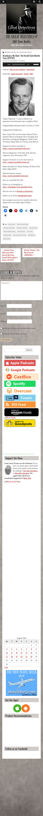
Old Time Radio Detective (19, 235)
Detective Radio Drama (9, 231)
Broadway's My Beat (10, 52)
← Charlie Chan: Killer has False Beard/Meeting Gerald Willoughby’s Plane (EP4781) (10, 255)
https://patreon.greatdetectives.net (16, 149)
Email (26, 74)
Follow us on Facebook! (16, 749)
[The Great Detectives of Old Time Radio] (21, 19)
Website (4, 321)
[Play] (5, 64)
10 (7, 653)
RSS (31, 74)
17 (7, 657)
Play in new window (17, 69)
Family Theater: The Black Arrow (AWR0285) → (31, 252)
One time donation (30, 471)
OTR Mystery (31, 235)
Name (3, 306)
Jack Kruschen (21, 231)
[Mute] (32, 64)
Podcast (29, 52)
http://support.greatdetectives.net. (16, 162)
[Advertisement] (18, 441)
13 (21, 653)
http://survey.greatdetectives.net (15, 176)
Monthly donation (22, 473)
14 (26, 653)
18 (12, 657)
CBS (17, 52)
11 (12, 653)
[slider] (36, 64)
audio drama (11, 224)
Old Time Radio (7, 235)
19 (17, 657)
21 (26, 657)
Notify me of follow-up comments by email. (19, 328)
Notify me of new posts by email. (14, 334)
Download (30, 69)
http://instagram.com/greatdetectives (17, 187)
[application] (21, 64)
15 (31, 653)
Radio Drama (6, 238)
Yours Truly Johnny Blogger (10, 60)
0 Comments (22, 60)
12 (17, 653)
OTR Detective (23, 52)
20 (21, 657)
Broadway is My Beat (9, 228)
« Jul (6, 667)
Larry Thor (30, 231)
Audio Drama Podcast (22, 224)
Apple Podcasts (17, 74)
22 (31, 657)
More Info (27, 478)
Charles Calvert (33, 228)
